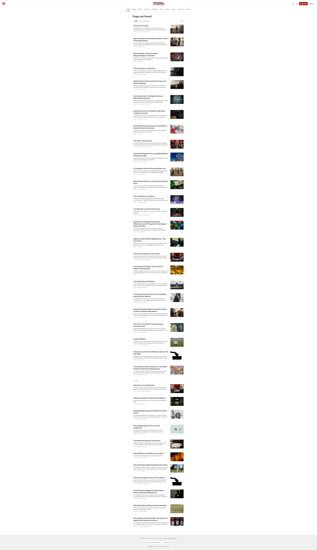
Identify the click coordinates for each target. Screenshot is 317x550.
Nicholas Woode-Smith (144, 104)
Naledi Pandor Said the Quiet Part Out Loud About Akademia (149, 82)
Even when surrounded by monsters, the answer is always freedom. (149, 212)
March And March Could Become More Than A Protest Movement (150, 40)
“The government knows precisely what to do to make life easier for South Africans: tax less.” (149, 131)
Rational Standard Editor (144, 146)
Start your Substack (154, 542)
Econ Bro (140, 61)
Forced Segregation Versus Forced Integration (146, 427)
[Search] (293, 3)
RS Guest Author (144, 31)
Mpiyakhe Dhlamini (142, 287)
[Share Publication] (296, 3)
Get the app (166, 542)
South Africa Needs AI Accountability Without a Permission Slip (150, 155)
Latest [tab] (136, 21)
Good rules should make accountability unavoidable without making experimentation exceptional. (150, 158)
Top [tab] (140, 21)
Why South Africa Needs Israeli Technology (149, 505)
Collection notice (172, 538)
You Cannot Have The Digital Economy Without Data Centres (148, 97)
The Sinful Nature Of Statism (144, 281)
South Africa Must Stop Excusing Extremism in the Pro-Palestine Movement (150, 310)
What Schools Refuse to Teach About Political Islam (150, 182)
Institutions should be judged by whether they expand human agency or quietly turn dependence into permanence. (150, 199)
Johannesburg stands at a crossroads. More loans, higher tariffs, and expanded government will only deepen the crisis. (150, 329)
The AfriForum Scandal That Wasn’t (146, 441)
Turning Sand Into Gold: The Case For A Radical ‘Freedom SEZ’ (148, 268)
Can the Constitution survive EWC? (146, 254)
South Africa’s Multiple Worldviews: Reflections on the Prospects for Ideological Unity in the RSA (150, 224)
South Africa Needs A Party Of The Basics (149, 478)
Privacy (160, 538)
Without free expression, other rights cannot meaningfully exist (149, 401)
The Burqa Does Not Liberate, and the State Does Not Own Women (149, 295)
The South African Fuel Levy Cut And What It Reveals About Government (150, 127)
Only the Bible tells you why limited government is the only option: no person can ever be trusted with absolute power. (150, 284)
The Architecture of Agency (143, 196)
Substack (150, 546)
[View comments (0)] (146, 34)
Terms (165, 538)
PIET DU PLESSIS (141, 89)
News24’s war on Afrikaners (144, 385)
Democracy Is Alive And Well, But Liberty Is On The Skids (150, 353)
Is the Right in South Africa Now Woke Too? (149, 168)
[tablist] (141, 21)
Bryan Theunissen (142, 74)
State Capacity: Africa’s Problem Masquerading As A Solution (145, 55)
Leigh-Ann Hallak (142, 446)
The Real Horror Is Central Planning (146, 209)
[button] (128, 9)
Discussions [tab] (146, 21)
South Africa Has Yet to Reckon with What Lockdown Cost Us (149, 112)
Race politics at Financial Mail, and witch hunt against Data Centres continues (150, 519)
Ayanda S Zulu (141, 46)
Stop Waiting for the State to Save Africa (148, 453)
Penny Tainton (141, 470)
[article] (158, 29)
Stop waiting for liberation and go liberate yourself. (147, 456)
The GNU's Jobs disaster (142, 141)
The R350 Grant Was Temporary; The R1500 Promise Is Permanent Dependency (150, 368)
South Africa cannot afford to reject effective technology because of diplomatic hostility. (149, 508)
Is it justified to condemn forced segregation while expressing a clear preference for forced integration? (148, 431)
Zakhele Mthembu (142, 332)
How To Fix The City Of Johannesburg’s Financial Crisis (148, 325)
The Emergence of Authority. (144, 68)
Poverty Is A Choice (140, 26)
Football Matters (139, 339)
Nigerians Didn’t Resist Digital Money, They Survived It (149, 240)
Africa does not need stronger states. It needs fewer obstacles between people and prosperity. (150, 58)
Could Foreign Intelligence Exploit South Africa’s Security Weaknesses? (148, 492)
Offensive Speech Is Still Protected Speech (149, 398)
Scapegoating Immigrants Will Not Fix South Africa (150, 412)
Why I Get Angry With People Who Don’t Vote (150, 465)
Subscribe (303, 3)
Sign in (312, 3)
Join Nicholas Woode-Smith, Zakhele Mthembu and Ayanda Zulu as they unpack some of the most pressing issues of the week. (150, 144)
